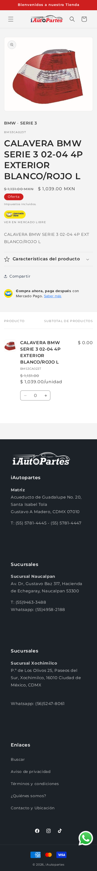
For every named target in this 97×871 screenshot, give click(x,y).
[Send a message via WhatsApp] (85, 838)
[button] (11, 19)
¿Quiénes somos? (28, 795)
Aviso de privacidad (30, 771)
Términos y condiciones (35, 783)
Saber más (52, 296)
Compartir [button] (19, 276)
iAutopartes (55, 864)
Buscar (18, 759)
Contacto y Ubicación (33, 808)
